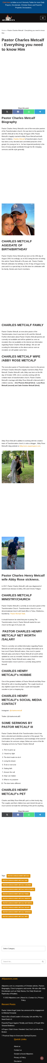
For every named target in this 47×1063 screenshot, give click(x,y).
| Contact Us (32, 998)
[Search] (42, 961)
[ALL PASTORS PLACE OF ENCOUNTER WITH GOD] (8, 18)
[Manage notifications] (42, 1058)
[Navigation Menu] (42, 18)
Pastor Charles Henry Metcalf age (15, 880)
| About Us (23, 998)
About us (17, 1046)
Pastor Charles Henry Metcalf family (16, 893)
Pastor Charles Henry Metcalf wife (15, 916)
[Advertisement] (23, 81)
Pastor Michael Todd (17, 614)
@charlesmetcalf (16, 710)
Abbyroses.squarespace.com (29, 446)
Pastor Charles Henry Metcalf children (17, 885)
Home (4, 30)
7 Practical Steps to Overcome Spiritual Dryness (19, 1036)
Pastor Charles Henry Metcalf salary (16, 907)
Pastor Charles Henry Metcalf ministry (16, 898)
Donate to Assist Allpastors (23, 1054)
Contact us (18, 1050)
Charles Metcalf (19, 139)
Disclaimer (18, 1061)
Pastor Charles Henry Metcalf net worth (17, 903)
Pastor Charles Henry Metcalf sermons (17, 912)
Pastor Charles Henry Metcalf (18, 875)
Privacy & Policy (20, 1057)
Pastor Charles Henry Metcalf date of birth (18, 889)
